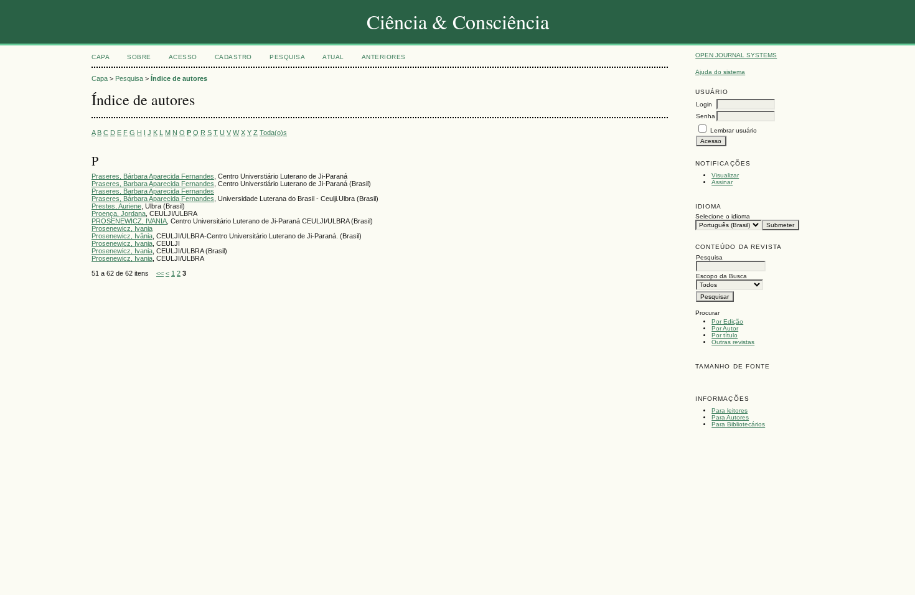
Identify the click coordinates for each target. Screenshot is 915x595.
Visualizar (725, 175)
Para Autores (730, 417)
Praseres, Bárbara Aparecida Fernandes (153, 176)
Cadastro (233, 57)
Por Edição (727, 321)
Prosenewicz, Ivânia (122, 236)
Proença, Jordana (119, 213)
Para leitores (729, 410)
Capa (101, 57)
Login (704, 104)
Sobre (139, 57)
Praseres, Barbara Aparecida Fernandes (153, 183)
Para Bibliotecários (738, 424)
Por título (724, 335)
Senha (705, 116)
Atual (333, 57)
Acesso (183, 57)
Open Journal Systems (736, 55)
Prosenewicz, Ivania (122, 228)
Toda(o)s (273, 132)
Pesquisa (287, 57)
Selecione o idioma (722, 216)
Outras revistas (732, 342)
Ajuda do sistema (720, 71)
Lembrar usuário (733, 130)
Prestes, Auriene (116, 206)
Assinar (722, 182)
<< (160, 273)
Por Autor (724, 328)
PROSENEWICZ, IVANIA (129, 221)
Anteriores (384, 57)
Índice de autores (179, 78)
